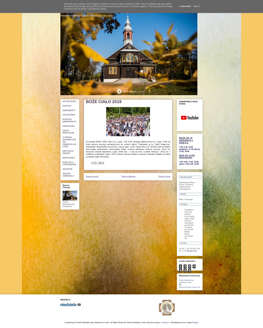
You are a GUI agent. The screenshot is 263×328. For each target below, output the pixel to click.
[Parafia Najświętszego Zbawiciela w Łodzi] (180, 285)
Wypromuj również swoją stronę (189, 287)
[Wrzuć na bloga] (95, 163)
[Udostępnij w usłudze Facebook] (100, 163)
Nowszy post (92, 176)
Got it (197, 6)
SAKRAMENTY (69, 110)
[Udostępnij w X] (97, 163)
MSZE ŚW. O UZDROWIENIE (69, 163)
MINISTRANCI (69, 158)
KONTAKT (67, 106)
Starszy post (164, 176)
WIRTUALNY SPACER (68, 152)
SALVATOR (67, 169)
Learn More (185, 6)
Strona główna (128, 176)
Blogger (195, 322)
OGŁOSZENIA (69, 115)
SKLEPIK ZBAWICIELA (68, 174)
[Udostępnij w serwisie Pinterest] (103, 163)
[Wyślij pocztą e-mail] (92, 163)
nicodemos (165, 322)
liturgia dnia (192, 251)
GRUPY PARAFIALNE (68, 131)
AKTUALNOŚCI (69, 101)
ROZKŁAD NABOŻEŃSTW (69, 120)
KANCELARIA (69, 126)
